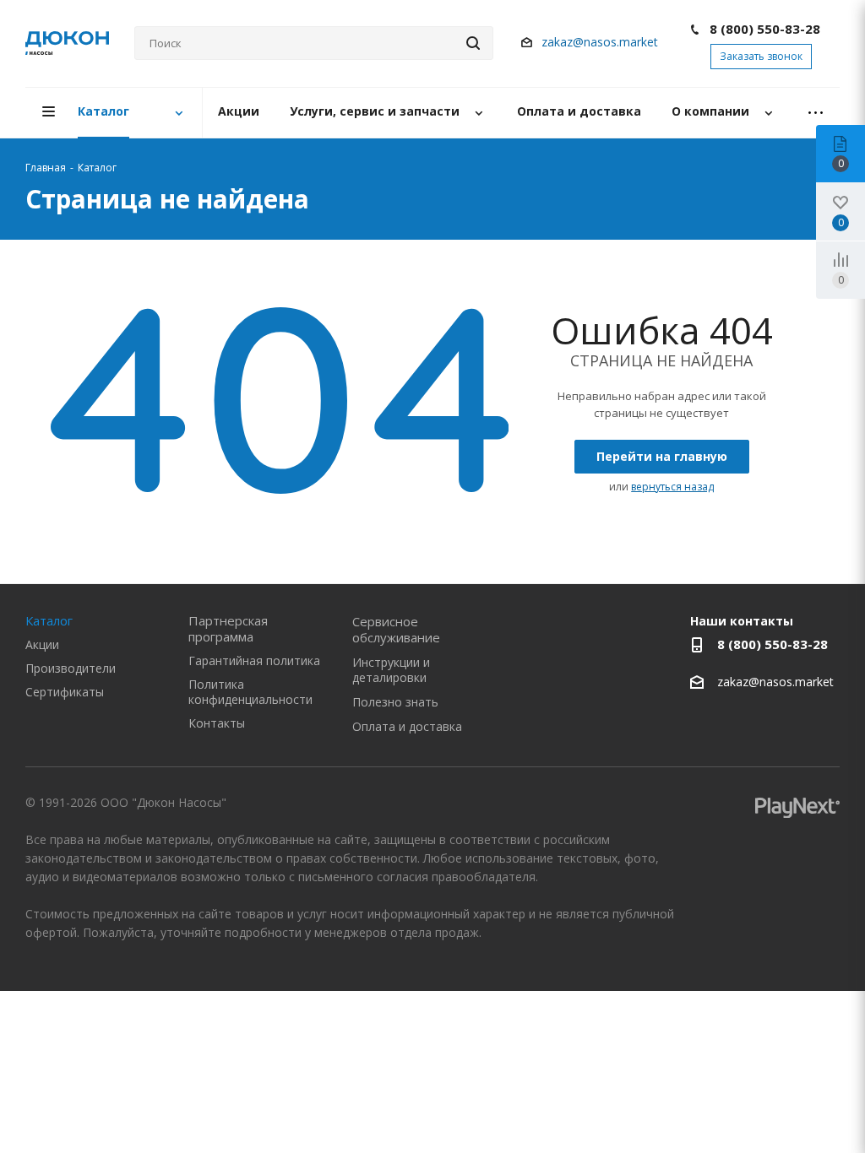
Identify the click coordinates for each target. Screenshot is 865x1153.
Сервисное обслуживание (396, 629)
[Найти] (473, 43)
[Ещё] (816, 113)
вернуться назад (672, 486)
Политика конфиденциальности (250, 691)
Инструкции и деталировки (391, 669)
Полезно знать (395, 702)
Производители (70, 668)
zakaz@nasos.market (601, 42)
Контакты (216, 723)
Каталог (49, 620)
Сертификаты (64, 692)
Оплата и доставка (407, 726)
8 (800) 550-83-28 (765, 28)
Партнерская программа (228, 628)
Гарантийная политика (254, 660)
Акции (42, 644)
